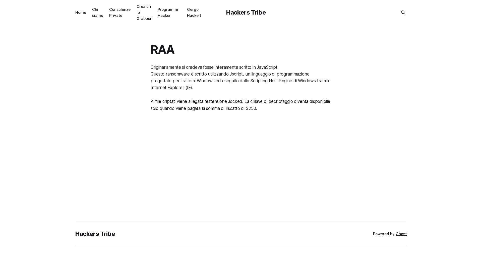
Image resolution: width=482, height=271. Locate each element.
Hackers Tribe (246, 12)
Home (80, 12)
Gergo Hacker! (194, 12)
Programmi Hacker (168, 12)
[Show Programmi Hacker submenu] (180, 13)
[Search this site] (403, 13)
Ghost (401, 233)
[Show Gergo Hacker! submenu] (203, 13)
